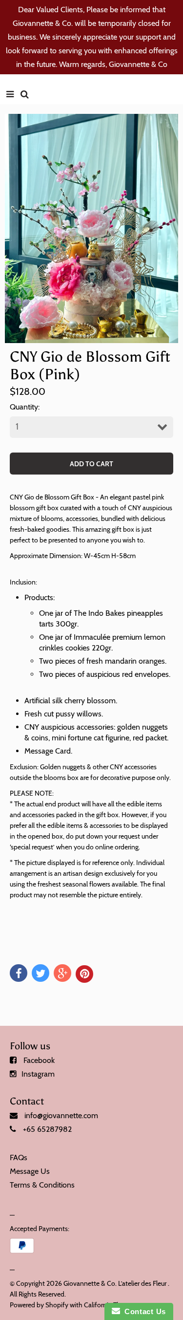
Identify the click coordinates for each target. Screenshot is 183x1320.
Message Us (30, 1171)
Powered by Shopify (39, 1304)
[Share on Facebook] (18, 973)
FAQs (18, 1157)
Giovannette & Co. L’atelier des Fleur (114, 1283)
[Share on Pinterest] (84, 974)
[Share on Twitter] (40, 973)
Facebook (39, 1060)
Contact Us (143, 1311)
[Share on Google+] (62, 973)
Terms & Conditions (42, 1185)
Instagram (38, 1074)
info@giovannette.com (61, 1115)
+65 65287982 (47, 1129)
